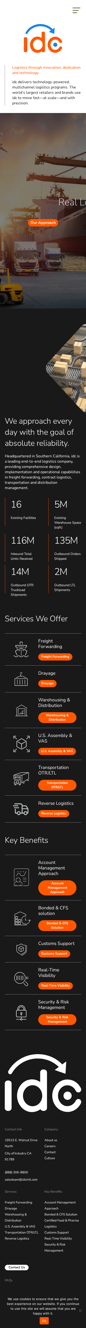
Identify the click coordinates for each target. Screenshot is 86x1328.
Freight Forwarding (55, 657)
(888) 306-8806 (16, 1172)
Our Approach (43, 222)
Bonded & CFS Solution (57, 925)
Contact (50, 1152)
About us (50, 1140)
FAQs (8, 1280)
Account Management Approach (57, 887)
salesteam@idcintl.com (21, 1179)
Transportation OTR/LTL (57, 785)
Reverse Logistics (53, 813)
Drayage (47, 683)
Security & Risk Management (57, 1019)
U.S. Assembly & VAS (57, 751)
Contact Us (17, 1267)
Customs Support (54, 953)
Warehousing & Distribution (57, 717)
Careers (49, 1146)
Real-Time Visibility (55, 985)
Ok (44, 1321)
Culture (49, 1158)
